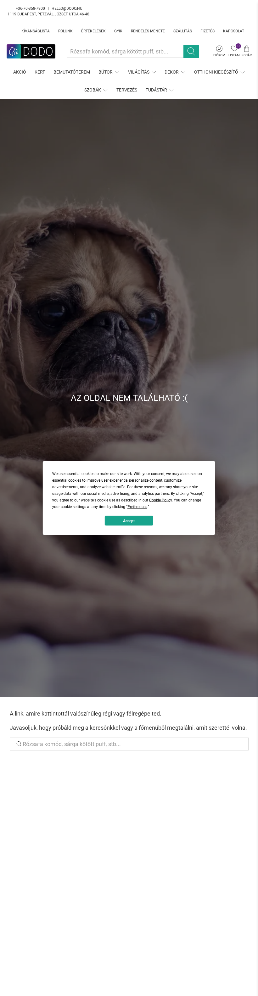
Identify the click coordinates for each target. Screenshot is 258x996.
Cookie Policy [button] (160, 500)
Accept (129, 520)
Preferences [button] (137, 507)
